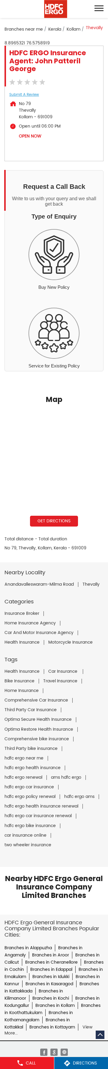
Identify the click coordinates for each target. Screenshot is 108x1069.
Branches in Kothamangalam (38, 1016)
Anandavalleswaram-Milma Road (39, 584)
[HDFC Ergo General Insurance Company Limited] (55, 9)
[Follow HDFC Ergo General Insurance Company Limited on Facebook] (43, 1052)
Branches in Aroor (50, 955)
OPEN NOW (30, 136)
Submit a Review (24, 95)
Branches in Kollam (55, 1005)
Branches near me (23, 29)
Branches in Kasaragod (49, 983)
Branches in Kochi (50, 998)
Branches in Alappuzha (28, 947)
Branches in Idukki (50, 976)
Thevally (91, 584)
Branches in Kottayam (52, 1027)
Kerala (54, 29)
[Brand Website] (64, 1052)
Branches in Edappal (51, 969)
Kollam (73, 29)
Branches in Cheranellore (51, 962)
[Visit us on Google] (54, 1052)
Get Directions (54, 521)
